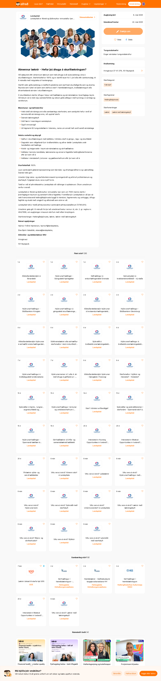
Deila (130, 40)
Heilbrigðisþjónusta (111, 100)
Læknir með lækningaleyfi (121, 112)
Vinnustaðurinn (86, 17)
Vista (119, 40)
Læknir (107, 112)
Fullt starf (108, 85)
